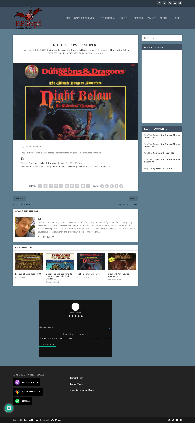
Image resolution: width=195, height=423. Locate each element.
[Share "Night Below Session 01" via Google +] (50, 186)
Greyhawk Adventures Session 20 (118, 275)
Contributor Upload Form (82, 390)
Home (67, 18)
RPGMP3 (83, 53)
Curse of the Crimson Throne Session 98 (162, 160)
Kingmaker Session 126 (163, 153)
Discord (138, 18)
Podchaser (94, 166)
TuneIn (104, 166)
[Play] (22, 160)
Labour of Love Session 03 (28, 274)
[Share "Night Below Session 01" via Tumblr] (56, 186)
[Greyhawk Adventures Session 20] (122, 261)
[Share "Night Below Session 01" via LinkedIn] (66, 186)
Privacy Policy (76, 378)
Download (51, 163)
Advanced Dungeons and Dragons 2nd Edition (68, 50)
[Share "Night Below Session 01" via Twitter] (45, 186)
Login (177, 18)
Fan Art (151, 18)
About (163, 18)
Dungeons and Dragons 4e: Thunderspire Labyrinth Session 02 (59, 276)
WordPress (56, 420)
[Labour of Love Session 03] (29, 261)
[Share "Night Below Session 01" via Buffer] (72, 186)
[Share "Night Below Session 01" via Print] (88, 186)
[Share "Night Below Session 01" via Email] (82, 186)
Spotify (48, 166)
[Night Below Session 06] (91, 261)
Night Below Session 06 (88, 274)
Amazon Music (59, 166)
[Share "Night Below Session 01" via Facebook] (40, 186)
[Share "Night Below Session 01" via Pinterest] (61, 186)
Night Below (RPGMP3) (68, 53)
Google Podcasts (31, 391)
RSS (110, 166)
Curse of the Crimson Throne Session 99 (162, 145)
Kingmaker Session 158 (161, 168)
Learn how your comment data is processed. (92, 338)
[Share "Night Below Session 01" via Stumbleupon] (77, 186)
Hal (33, 50)
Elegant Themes (31, 420)
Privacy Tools (76, 384)
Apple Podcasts (36, 166)
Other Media (108, 18)
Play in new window (37, 163)
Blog (124, 18)
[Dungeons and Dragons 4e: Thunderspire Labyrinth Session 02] (60, 261)
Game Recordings (84, 18)
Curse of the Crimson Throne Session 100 (162, 136)
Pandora (71, 166)
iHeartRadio (82, 166)
